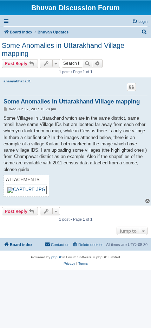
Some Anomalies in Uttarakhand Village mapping (63, 49)
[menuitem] (139, 21)
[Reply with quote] (131, 87)
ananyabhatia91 (17, 81)
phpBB (57, 257)
